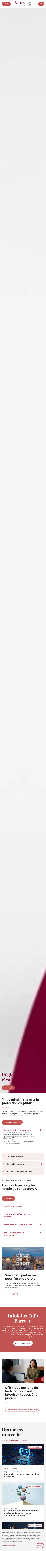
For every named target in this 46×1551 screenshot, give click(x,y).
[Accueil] (23, 3)
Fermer (39, 1545)
